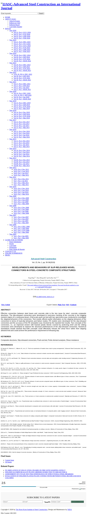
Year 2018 (12, 110)
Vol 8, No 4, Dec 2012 (21, 169)
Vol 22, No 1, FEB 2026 (22, 38)
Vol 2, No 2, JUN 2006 (21, 230)
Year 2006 (12, 225)
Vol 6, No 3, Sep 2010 (21, 190)
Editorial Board (14, 25)
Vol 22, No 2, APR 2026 (22, 36)
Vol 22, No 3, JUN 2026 (22, 34)
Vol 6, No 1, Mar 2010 (21, 194)
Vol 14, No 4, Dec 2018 (22, 112)
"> (43, 287)
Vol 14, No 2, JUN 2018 (22, 116)
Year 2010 (12, 186)
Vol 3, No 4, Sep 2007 (21, 217)
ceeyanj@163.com (44, 287)
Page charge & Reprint (17, 249)
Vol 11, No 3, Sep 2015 (21, 143)
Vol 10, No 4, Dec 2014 (22, 150)
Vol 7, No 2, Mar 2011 (21, 183)
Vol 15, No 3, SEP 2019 (22, 105)
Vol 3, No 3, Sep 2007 (21, 219)
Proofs (11, 244)
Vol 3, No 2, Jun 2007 (21, 221)
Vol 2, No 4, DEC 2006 (22, 226)
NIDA (69, 509)
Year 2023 (12, 63)
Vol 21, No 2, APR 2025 (22, 49)
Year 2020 (12, 91)
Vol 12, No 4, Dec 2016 (22, 131)
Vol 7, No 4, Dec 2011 (21, 179)
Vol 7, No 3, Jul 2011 (21, 181)
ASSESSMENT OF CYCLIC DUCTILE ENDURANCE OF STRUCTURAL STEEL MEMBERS (39, 474)
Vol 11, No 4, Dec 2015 (22, 141)
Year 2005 (12, 234)
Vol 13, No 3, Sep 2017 (21, 124)
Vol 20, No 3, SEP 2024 (22, 57)
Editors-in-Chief (14, 23)
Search (41, 13)
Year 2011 (12, 177)
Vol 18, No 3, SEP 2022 (22, 76)
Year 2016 (12, 129)
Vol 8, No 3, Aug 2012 (21, 171)
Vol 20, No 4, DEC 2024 (22, 55)
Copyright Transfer (15, 27)
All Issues (8, 462)
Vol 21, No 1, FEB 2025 (22, 51)
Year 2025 (12, 40)
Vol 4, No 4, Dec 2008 (21, 207)
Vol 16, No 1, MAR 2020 (22, 99)
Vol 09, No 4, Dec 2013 (22, 160)
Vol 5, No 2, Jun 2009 (21, 202)
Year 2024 (12, 53)
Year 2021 (12, 82)
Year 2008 (12, 206)
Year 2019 (12, 101)
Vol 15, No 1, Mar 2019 (22, 108)
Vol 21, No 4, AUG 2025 (22, 46)
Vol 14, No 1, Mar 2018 (22, 118)
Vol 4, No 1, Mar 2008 (21, 213)
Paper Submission (15, 242)
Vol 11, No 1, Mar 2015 (22, 147)
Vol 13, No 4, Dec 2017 (22, 122)
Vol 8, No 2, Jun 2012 (21, 173)
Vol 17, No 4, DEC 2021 (22, 84)
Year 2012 (12, 167)
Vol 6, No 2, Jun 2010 (21, 192)
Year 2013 (12, 158)
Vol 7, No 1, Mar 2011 (21, 185)
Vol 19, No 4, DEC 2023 (22, 65)
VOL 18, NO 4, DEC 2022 (23, 74)
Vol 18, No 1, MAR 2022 (22, 80)
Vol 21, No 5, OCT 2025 (22, 44)
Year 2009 (12, 196)
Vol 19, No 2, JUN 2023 (22, 68)
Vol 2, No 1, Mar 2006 (21, 232)
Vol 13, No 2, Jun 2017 (21, 126)
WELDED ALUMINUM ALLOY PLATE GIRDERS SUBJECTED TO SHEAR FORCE (36, 472)
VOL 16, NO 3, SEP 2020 (22, 95)
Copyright (12, 246)
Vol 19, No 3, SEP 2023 (22, 67)
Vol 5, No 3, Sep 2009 (21, 200)
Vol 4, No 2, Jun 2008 (21, 211)
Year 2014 (12, 148)
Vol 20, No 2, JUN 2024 (22, 59)
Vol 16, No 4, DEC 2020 (22, 93)
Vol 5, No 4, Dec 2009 (21, 198)
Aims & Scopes (14, 21)
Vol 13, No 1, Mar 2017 (22, 127)
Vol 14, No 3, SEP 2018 (22, 114)
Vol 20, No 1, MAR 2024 (22, 61)
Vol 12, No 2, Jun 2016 (21, 135)
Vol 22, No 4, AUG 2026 (22, 32)
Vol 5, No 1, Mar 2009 (21, 204)
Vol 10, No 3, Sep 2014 (21, 152)
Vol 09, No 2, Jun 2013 (21, 164)
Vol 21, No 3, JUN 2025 (22, 48)
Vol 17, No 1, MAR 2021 (22, 89)
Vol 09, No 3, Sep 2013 (21, 162)
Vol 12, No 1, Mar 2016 (22, 137)
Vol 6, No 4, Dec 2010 (21, 188)
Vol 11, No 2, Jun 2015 (21, 145)
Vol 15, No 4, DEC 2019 (22, 103)
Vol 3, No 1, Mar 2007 (21, 223)
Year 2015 (12, 139)
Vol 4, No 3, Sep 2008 (21, 209)
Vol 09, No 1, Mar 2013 (22, 166)
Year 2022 (12, 72)
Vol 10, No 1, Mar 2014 (22, 156)
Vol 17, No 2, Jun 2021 (21, 88)
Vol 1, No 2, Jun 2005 (21, 236)
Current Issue (9, 460)
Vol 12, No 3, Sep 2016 (21, 133)
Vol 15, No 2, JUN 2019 (22, 107)
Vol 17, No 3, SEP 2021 (22, 86)
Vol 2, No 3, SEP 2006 (21, 228)
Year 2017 (12, 120)
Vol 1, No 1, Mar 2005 (21, 238)
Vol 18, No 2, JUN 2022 (22, 78)
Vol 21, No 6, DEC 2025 (22, 42)
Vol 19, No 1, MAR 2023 (22, 70)
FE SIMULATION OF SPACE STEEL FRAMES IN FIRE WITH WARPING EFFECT (35, 470)
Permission (13, 247)
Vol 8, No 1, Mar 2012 (21, 175)
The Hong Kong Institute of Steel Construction (32, 509)
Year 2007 (12, 215)
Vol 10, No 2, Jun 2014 (21, 154)
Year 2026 (12, 30)
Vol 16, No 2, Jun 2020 (21, 97)
